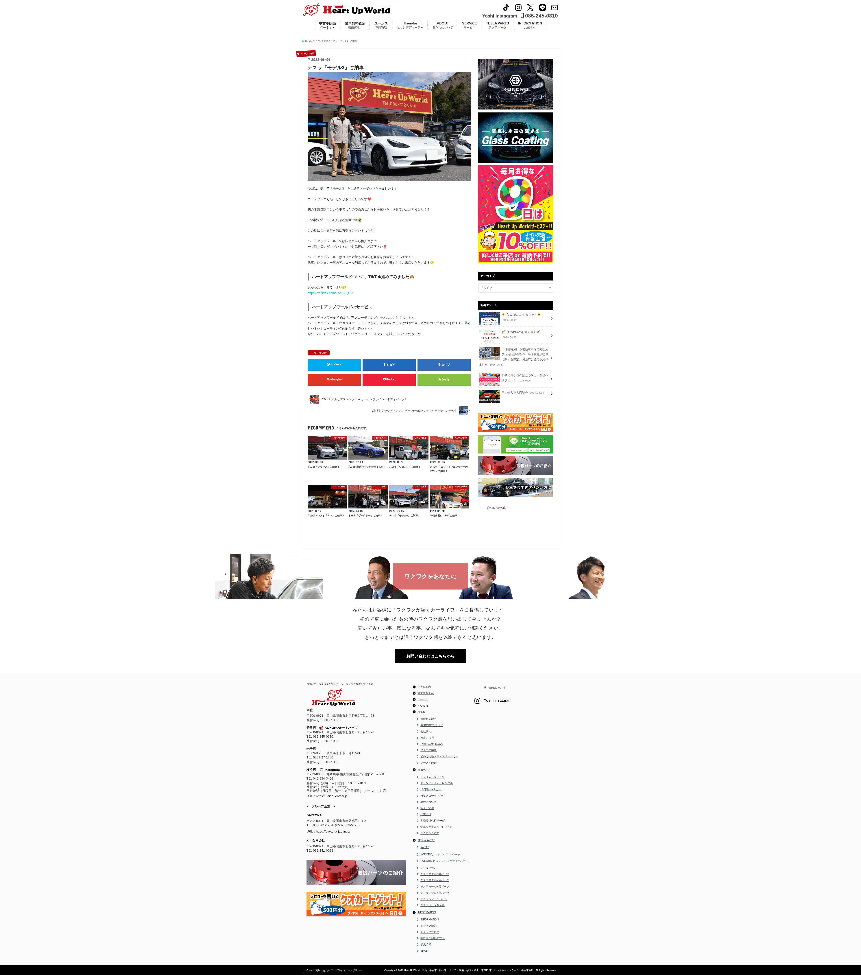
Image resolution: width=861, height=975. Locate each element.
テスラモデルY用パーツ (434, 880)
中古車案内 (424, 686)
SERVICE (469, 25)
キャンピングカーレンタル (436, 783)
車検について (428, 802)
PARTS (424, 847)
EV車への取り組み (431, 744)
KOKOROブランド (431, 725)
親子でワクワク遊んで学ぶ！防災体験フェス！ (525, 378)
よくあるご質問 (429, 833)
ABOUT (443, 25)
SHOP (424, 950)
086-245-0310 (541, 16)
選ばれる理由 (428, 719)
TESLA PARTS (497, 25)
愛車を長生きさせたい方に (436, 826)
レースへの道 (428, 762)
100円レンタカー (430, 789)
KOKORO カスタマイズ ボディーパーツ (444, 860)
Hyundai (410, 25)
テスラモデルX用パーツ (434, 886)
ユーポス (381, 25)
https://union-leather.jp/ (332, 796)
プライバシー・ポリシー (348, 970)
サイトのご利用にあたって (318, 970)
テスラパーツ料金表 (432, 905)
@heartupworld (496, 507)
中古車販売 (327, 25)
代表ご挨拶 (427, 737)
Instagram (331, 769)
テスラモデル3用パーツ (434, 874)
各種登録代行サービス (433, 820)
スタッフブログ (429, 932)
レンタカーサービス (432, 777)
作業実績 (425, 814)
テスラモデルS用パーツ (434, 892)
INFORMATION (530, 25)
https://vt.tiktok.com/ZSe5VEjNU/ (331, 293)
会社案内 (425, 731)
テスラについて (429, 868)
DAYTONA (314, 815)
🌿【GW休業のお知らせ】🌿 (521, 335)
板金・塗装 (427, 808)
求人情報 (425, 944)
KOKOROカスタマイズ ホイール (440, 854)
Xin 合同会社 (316, 840)
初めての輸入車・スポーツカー (439, 756)
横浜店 (311, 769)
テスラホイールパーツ (433, 899)
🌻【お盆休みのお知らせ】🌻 (521, 317)
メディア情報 (428, 925)
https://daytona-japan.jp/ (333, 831)
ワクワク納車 (320, 352)
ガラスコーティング (432, 795)
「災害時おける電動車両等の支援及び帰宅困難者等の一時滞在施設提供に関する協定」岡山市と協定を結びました (513, 357)
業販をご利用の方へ (432, 938)
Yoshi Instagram (499, 15)
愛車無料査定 (355, 25)
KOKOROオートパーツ (341, 728)
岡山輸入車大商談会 (523, 392)
